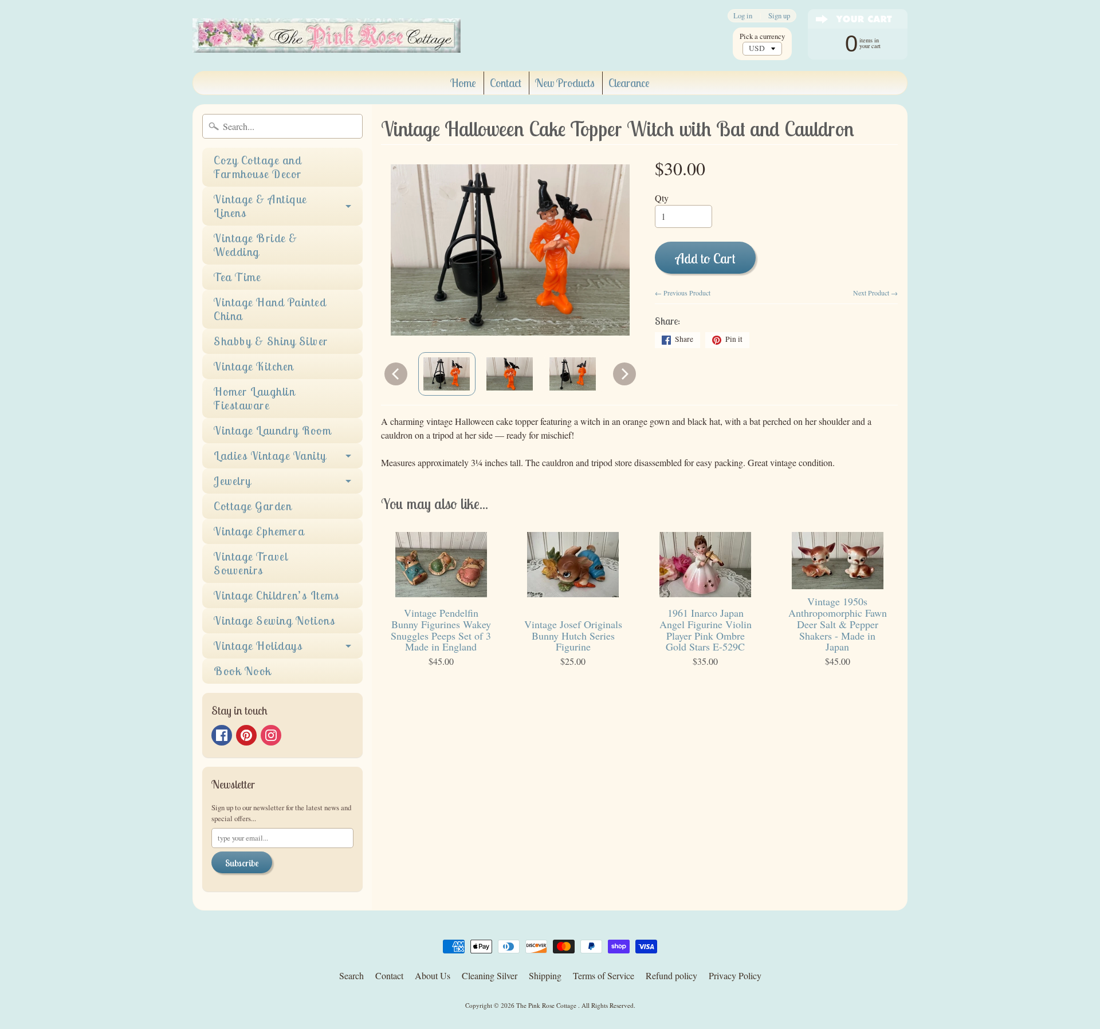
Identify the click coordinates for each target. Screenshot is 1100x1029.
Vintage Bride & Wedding (256, 245)
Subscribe (241, 863)
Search (351, 975)
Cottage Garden (253, 506)
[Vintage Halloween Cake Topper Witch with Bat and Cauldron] (447, 374)
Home (463, 83)
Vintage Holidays (258, 645)
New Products (565, 83)
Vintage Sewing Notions (274, 620)
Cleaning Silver (489, 975)
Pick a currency (762, 36)
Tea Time (237, 277)
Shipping (545, 975)
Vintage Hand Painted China (270, 309)
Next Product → (875, 292)
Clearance (629, 83)
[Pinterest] (246, 735)
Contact (505, 83)
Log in (742, 15)
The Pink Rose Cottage (547, 1005)
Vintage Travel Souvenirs (251, 563)
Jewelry (233, 481)
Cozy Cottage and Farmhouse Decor (258, 167)
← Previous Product (682, 292)
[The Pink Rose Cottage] (326, 35)
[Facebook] (221, 735)
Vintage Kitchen (254, 366)
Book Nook (243, 671)
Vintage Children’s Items (276, 595)
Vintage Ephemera (259, 531)
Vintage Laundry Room (272, 430)
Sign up (779, 15)
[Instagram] (271, 735)
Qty (662, 198)
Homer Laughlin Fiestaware (254, 398)
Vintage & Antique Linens (260, 206)
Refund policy (671, 975)
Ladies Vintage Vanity (270, 455)
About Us (432, 975)
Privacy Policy (735, 975)
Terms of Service (603, 975)
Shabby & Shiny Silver (271, 341)
